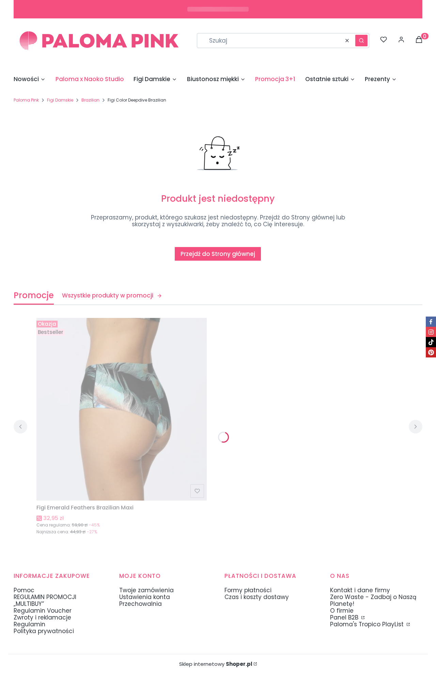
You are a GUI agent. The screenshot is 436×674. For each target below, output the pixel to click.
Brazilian (90, 100)
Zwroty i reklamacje (42, 617)
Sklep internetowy (215, 664)
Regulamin (29, 624)
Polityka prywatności (44, 631)
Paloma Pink (26, 100)
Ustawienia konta (144, 597)
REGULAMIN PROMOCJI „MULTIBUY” (45, 600)
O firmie (342, 611)
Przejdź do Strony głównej (218, 254)
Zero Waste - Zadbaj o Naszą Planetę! (373, 600)
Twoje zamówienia (146, 590)
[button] (361, 40)
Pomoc (24, 590)
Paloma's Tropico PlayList (367, 624)
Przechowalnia (140, 604)
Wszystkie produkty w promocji (107, 295)
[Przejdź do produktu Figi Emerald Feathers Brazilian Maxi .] (121, 409)
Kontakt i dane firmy (360, 590)
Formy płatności (247, 590)
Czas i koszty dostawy (256, 597)
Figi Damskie (60, 100)
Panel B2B (345, 617)
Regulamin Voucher (43, 611)
